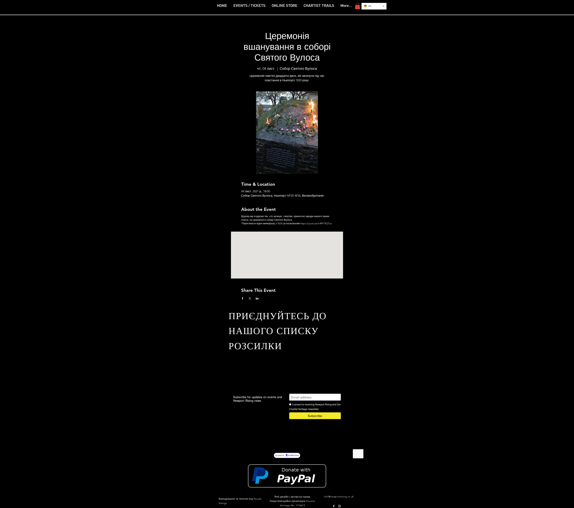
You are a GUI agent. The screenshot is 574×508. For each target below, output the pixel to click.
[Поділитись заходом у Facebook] (242, 298)
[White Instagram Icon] (339, 506)
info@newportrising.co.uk (339, 496)
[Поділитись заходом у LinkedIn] (257, 298)
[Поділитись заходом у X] (249, 298)
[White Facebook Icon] (333, 506)
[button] (318, 6)
